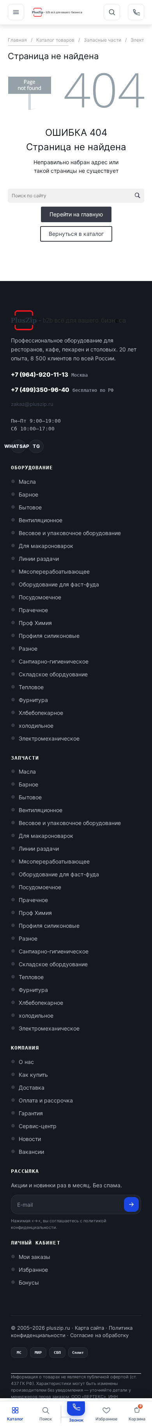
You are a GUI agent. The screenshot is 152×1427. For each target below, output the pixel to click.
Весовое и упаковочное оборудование (70, 533)
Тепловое (31, 687)
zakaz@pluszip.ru (32, 404)
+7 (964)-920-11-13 (49, 374)
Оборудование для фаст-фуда (59, 584)
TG (36, 446)
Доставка (31, 1087)
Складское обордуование (53, 674)
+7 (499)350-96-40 (62, 389)
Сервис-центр (38, 1126)
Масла (27, 481)
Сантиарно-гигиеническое (53, 661)
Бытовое (30, 507)
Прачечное (33, 610)
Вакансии (31, 1151)
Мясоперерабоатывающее (54, 571)
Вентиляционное (40, 520)
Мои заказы (34, 1256)
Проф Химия (35, 623)
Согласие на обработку (99, 1335)
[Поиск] (112, 12)
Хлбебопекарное (41, 712)
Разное (28, 648)
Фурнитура (33, 700)
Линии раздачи (39, 558)
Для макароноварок (46, 545)
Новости (30, 1139)
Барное (28, 494)
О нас (26, 1061)
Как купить (33, 1074)
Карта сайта (89, 1328)
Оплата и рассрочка (46, 1100)
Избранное (33, 1269)
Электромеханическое (49, 738)
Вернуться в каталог (76, 233)
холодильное (36, 725)
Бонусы (29, 1282)
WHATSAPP (18, 446)
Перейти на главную (76, 214)
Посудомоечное (40, 597)
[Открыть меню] (16, 12)
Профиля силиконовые (49, 635)
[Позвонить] (136, 12)
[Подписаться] (131, 1204)
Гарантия (31, 1113)
